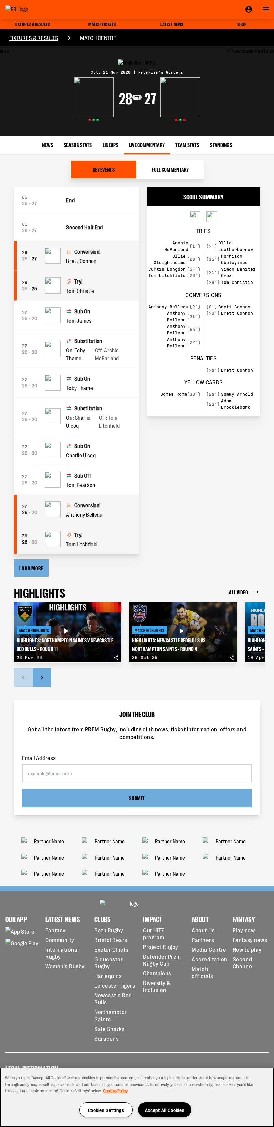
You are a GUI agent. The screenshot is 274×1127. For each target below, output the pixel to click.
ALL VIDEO (238, 591)
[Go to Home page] (32, 9)
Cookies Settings (106, 1110)
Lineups (110, 144)
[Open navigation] (266, 9)
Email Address (39, 757)
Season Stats (78, 144)
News (47, 144)
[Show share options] (116, 657)
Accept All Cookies (165, 1110)
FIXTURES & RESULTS (33, 37)
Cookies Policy (115, 1090)
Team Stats (187, 144)
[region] (137, 1097)
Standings (221, 144)
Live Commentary (147, 144)
